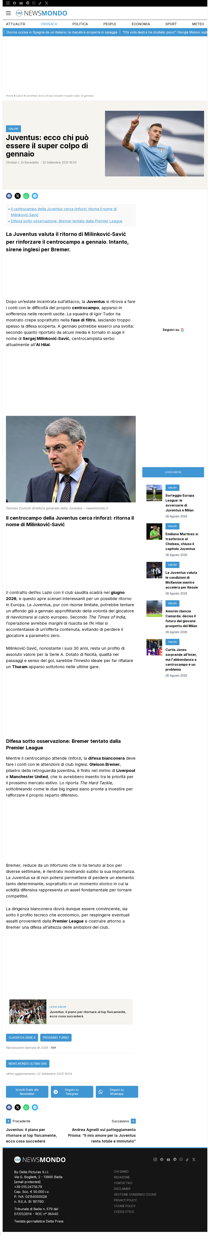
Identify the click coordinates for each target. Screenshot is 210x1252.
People (109, 24)
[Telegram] (28, 3)
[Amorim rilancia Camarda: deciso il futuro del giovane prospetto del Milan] (154, 617)
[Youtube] (21, 3)
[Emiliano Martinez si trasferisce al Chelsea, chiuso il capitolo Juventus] (154, 540)
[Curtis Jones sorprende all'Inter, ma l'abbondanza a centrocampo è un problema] (154, 658)
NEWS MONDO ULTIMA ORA (28, 1063)
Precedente (21, 1121)
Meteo (198, 24)
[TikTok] (40, 3)
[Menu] (11, 13)
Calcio (20, 95)
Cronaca (49, 24)
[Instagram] (8, 3)
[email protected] (27, 1182)
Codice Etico (124, 1211)
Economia (141, 24)
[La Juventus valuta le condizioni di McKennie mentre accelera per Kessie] (154, 579)
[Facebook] (15, 3)
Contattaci (123, 1183)
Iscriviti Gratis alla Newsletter (27, 1091)
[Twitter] (47, 3)
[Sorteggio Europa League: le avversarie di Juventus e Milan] (154, 501)
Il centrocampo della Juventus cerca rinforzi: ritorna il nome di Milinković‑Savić (64, 212)
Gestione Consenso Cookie (135, 1194)
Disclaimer (122, 1188)
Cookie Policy (125, 1206)
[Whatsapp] (33, 3)
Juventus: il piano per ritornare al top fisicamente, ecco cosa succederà (31, 1135)
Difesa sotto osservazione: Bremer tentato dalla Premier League (66, 221)
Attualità (15, 24)
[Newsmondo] (41, 13)
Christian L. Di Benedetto (22, 162)
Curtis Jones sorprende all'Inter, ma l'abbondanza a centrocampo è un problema (181, 659)
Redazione (122, 1177)
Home (9, 95)
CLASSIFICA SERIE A (22, 1037)
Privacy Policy (125, 1200)
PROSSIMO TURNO (56, 1037)
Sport (171, 24)
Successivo (120, 1121)
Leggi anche (173, 472)
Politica (80, 24)
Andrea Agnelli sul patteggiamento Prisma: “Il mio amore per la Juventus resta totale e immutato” (102, 1135)
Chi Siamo (121, 1171)
